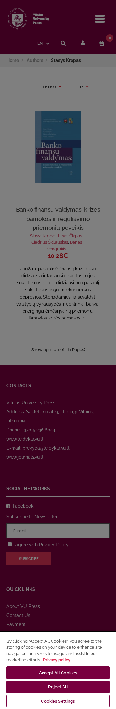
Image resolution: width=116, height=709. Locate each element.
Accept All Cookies (58, 672)
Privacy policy (56, 659)
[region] (58, 670)
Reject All (58, 686)
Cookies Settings (58, 701)
